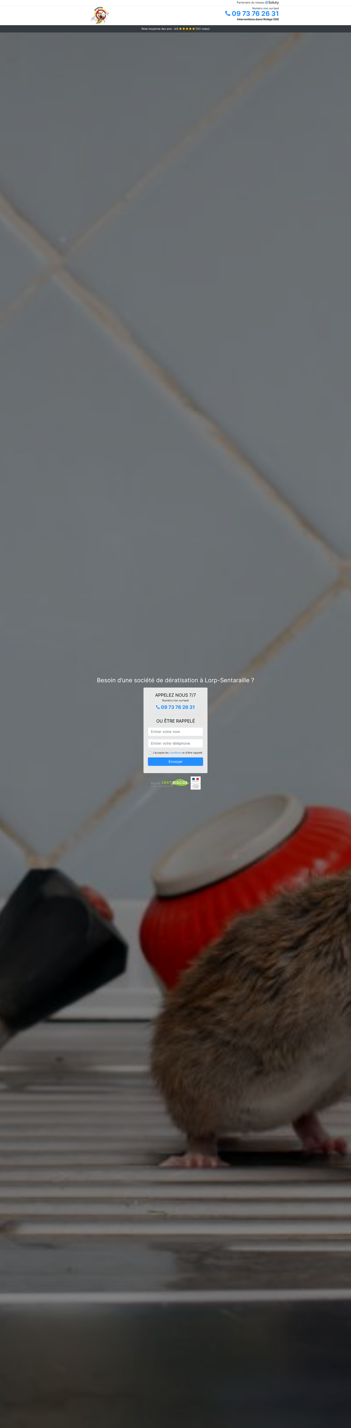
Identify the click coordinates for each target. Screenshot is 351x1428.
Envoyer (176, 761)
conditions (175, 752)
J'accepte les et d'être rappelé (177, 752)
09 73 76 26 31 (254, 13)
